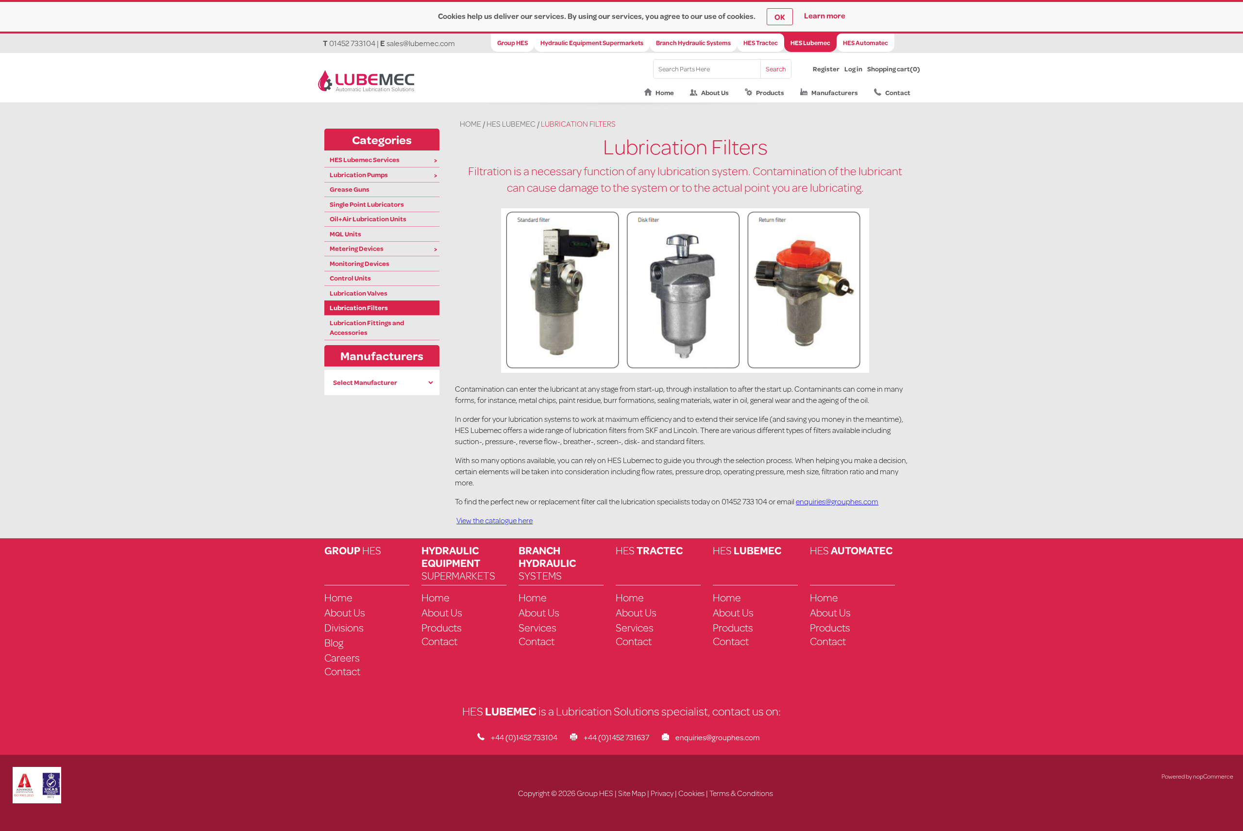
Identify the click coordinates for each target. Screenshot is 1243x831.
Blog (333, 642)
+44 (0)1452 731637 (616, 737)
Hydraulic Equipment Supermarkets (591, 42)
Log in (853, 69)
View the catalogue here (494, 520)
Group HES (512, 42)
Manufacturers (834, 93)
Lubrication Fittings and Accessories (367, 327)
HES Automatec (865, 42)
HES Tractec (760, 42)
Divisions (344, 627)
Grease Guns (350, 189)
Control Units (350, 278)
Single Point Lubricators (367, 204)
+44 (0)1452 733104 (524, 737)
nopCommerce (1213, 776)
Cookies (691, 792)
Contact (897, 93)
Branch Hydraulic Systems (693, 42)
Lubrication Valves (358, 293)
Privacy (662, 792)
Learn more (824, 15)
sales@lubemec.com (420, 43)
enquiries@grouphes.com (837, 501)
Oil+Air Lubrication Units (368, 219)
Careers (342, 657)
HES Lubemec (810, 42)
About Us (715, 93)
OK (779, 16)
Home (664, 93)
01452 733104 (352, 43)
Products (770, 93)
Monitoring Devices (359, 263)
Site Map (632, 792)
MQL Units (345, 234)
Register (826, 69)
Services (537, 627)
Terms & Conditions (741, 792)
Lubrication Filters (359, 308)
